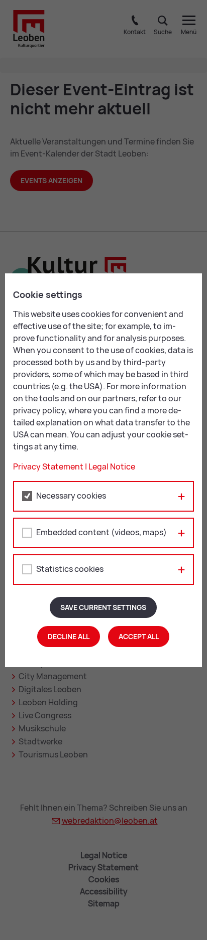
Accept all (139, 636)
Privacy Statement (48, 466)
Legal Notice (111, 466)
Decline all (68, 636)
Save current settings (103, 607)
